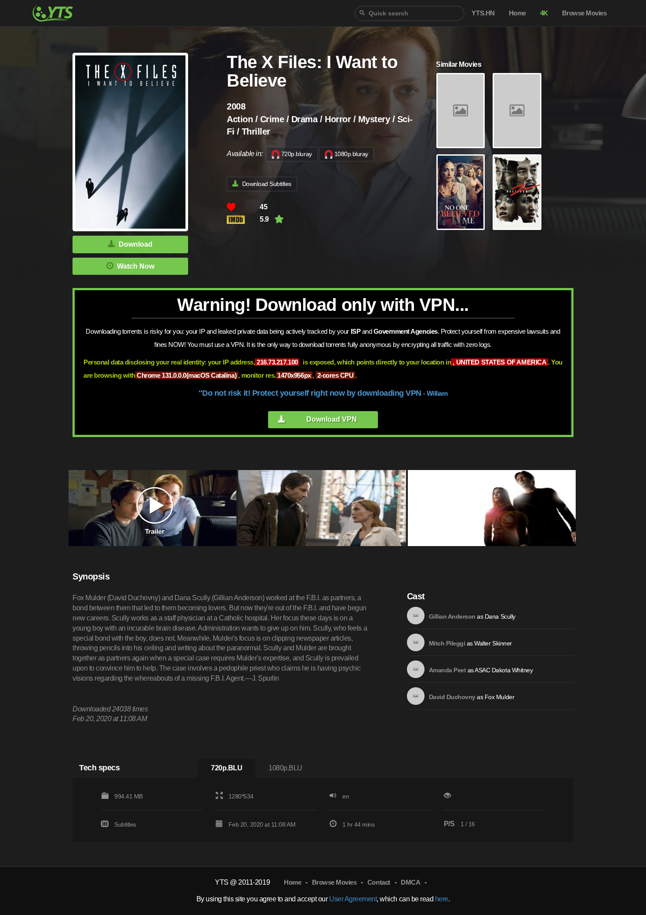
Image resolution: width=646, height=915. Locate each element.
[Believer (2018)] (460, 111)
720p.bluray (296, 153)
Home (292, 882)
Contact (378, 882)
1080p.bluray (351, 153)
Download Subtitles (266, 183)
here (441, 899)
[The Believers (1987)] (517, 111)
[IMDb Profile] (416, 615)
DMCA (410, 882)
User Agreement (353, 899)
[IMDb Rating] (243, 220)
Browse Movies (334, 882)
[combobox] (410, 13)
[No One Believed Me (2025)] (460, 192)
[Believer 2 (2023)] (517, 192)
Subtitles (125, 824)
